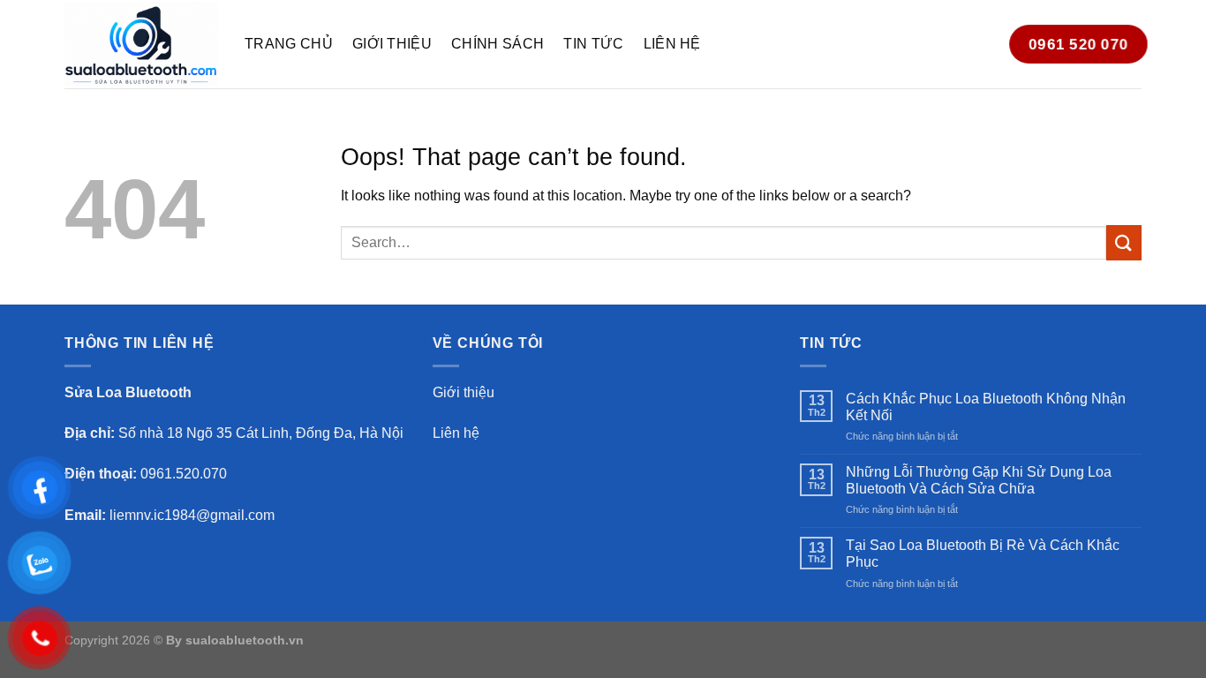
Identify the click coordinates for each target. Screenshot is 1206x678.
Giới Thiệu (392, 43)
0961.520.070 (183, 473)
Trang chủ (289, 43)
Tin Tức (593, 43)
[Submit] (1124, 242)
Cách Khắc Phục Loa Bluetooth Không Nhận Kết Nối (986, 407)
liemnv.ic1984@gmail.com (192, 515)
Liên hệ (672, 43)
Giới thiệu (463, 392)
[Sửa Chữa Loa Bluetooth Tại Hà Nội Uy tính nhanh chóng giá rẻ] (141, 44)
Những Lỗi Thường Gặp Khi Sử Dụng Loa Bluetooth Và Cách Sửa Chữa (979, 480)
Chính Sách (497, 43)
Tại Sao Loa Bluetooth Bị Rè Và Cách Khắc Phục (982, 553)
